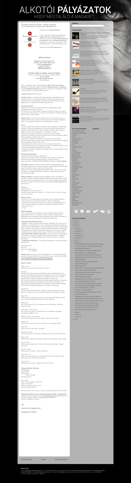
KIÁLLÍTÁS (75, 161)
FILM (73, 145)
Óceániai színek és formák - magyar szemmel (87, 303)
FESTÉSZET (75, 141)
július (76, 240)
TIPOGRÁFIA (75, 189)
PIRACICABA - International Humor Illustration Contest (89, 300)
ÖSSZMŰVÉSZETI (77, 203)
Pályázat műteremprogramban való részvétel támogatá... (89, 244)
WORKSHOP (75, 197)
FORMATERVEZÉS (31, 26)
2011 (75, 227)
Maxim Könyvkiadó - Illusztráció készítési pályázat (88, 250)
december (78, 229)
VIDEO (74, 195)
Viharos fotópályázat (80, 265)
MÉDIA (74, 177)
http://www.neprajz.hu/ (49, 396)
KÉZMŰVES (75, 169)
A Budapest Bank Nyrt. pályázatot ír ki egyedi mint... (88, 279)
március (77, 316)
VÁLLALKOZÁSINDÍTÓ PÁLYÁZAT (89, 42)
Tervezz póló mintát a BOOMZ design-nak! (91, 60)
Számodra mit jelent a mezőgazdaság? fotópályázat (88, 246)
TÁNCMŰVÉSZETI (77, 191)
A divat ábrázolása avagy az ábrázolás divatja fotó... (88, 255)
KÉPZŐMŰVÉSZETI (51, 26)
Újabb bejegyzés (26, 459)
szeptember (78, 235)
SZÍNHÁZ (74, 185)
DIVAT (73, 137)
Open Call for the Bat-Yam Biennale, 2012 (86, 309)
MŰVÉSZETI (75, 179)
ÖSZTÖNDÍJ (75, 205)
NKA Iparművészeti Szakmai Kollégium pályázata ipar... (89, 298)
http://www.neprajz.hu (44, 68)
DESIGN (74, 135)
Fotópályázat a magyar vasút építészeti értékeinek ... (88, 296)
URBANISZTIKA (76, 193)
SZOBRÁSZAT (76, 183)
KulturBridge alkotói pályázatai (83, 276)
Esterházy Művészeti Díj (81, 263)
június (77, 242)
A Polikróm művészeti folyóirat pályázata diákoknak (93, 98)
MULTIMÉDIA (75, 175)
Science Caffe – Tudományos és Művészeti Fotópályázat (89, 268)
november (78, 231)
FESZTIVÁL (75, 143)
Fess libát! (82, 88)
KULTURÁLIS (75, 165)
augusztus (78, 237)
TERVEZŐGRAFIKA (77, 187)
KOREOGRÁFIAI (76, 163)
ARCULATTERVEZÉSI (78, 131)
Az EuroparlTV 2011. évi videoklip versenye (86, 307)
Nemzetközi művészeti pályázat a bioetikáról (86, 261)
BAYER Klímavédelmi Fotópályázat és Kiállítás (87, 305)
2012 (75, 225)
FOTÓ (73, 149)
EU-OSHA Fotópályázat (81, 294)
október (77, 233)
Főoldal (43, 459)
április (77, 314)
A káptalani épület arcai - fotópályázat (90, 70)
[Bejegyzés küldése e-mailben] (22, 404)
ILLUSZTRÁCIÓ (76, 153)
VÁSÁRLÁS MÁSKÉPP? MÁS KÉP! (84, 274)
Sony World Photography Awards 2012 (85, 281)
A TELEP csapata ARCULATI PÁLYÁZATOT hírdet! (88, 292)
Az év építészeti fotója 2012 (87, 79)
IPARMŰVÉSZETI (40, 26)
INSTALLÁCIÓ (76, 155)
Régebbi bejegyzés (61, 459)
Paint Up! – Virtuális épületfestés (83, 289)
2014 (75, 220)
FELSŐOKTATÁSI (76, 139)
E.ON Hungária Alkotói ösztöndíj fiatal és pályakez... (88, 285)
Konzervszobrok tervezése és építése (84, 287)
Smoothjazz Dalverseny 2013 (87, 107)
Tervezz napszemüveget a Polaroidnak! (85, 270)
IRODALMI (75, 159)
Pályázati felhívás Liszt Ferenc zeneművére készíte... (88, 272)
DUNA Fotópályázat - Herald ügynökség (85, 252)
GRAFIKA (74, 151)
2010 (75, 319)
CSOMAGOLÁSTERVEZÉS (79, 133)
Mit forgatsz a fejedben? (86, 117)
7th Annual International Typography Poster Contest (93, 51)
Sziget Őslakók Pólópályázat (82, 248)
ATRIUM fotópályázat (80, 259)
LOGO (73, 173)
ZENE (73, 199)
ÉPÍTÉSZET (75, 201)
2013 (75, 222)
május (77, 312)
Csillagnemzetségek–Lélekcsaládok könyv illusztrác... (89, 257)
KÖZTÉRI (74, 171)
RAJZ (73, 181)
